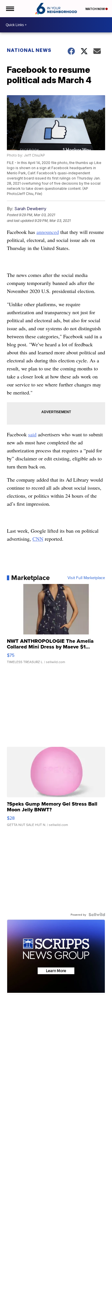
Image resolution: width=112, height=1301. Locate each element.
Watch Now (95, 9)
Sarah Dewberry (30, 208)
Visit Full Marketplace (86, 578)
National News (29, 50)
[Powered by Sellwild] (96, 915)
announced (47, 231)
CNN (37, 538)
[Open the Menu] (9, 8)
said (32, 434)
